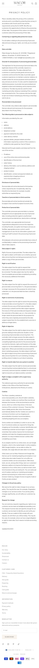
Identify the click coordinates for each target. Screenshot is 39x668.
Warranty (5, 610)
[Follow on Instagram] (8, 644)
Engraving (5, 583)
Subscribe (9, 637)
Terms (4, 613)
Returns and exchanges (9, 593)
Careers (4, 563)
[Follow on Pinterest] (13, 644)
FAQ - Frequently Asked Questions (13, 573)
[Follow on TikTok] (19, 644)
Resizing (4, 586)
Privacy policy (6, 606)
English (28, 650)
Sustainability (6, 553)
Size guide (5, 580)
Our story (5, 550)
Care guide (5, 590)
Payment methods (7, 603)
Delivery (4, 576)
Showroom (5, 556)
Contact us (5, 560)
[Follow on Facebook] (3, 644)
